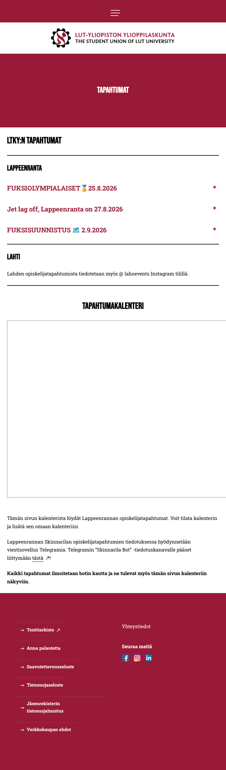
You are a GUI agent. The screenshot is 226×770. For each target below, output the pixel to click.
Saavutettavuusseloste (50, 667)
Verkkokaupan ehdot (49, 730)
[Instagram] (137, 657)
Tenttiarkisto (40, 630)
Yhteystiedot (136, 626)
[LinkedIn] (148, 657)
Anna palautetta (43, 648)
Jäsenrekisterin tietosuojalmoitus (45, 707)
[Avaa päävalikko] (115, 13)
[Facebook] (125, 657)
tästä (38, 558)
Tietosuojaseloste (45, 685)
